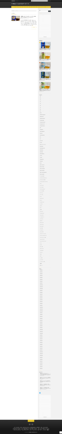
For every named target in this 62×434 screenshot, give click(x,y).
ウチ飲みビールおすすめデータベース (20, 3)
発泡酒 (41, 70)
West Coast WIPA (42, 174)
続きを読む (34, 27)
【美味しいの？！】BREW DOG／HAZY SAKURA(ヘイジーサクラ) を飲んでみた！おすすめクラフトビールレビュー (45, 388)
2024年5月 (41, 320)
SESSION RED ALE (42, 153)
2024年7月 (41, 316)
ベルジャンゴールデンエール (43, 235)
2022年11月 (41, 353)
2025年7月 (41, 294)
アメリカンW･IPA (45, 427)
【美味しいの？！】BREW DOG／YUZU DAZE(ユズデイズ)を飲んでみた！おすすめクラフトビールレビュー (45, 385)
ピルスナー (41, 220)
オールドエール (42, 198)
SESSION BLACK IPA (33, 427)
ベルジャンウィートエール (43, 233)
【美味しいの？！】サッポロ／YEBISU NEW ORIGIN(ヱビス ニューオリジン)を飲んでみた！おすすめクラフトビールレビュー (45, 79)
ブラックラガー (42, 226)
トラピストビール (27, 18)
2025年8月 (41, 292)
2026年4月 (41, 277)
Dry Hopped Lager (42, 120)
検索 (39, 10)
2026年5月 (41, 275)
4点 (40, 101)
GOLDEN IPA (41, 129)
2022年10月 (41, 355)
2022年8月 (41, 359)
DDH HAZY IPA (41, 116)
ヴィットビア (41, 194)
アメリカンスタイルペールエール (44, 181)
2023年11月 (41, 331)
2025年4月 (41, 299)
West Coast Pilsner (42, 170)
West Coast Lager (42, 166)
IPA (14, 427)
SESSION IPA (38, 427)
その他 (41, 209)
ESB (40, 127)
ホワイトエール (42, 248)
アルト (41, 183)
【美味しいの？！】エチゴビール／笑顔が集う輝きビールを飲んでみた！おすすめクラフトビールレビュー (45, 378)
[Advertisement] (45, 25)
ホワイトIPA (41, 246)
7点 (40, 107)
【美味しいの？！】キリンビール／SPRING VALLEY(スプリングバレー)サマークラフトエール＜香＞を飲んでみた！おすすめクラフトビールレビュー (45, 90)
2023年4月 (41, 344)
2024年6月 (41, 318)
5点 (40, 103)
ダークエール (41, 211)
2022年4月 (41, 366)
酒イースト (41, 265)
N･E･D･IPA (41, 140)
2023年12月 (41, 329)
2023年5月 (41, 342)
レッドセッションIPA (42, 261)
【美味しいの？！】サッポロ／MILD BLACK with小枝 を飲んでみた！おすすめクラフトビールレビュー (45, 381)
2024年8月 (41, 314)
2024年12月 (41, 307)
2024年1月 (41, 327)
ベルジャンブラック (42, 239)
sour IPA (41, 157)
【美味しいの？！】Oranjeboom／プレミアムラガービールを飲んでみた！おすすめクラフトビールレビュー (45, 50)
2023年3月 (41, 346)
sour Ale (41, 155)
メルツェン (41, 252)
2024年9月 (41, 312)
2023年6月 (41, 340)
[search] (47, 0)
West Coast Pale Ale (42, 168)
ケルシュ (41, 200)
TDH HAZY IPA (41, 159)
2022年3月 (41, 368)
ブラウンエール (42, 222)
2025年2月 (41, 303)
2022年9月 (41, 357)
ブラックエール (42, 224)
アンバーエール (42, 185)
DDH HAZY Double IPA (42, 114)
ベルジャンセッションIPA (43, 237)
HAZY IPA (41, 133)
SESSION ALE (42, 91)
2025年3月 (41, 301)
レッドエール (41, 259)
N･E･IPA (41, 142)
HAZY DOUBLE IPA (42, 131)
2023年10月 (41, 333)
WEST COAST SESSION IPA (43, 172)
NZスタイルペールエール (43, 144)
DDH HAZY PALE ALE (42, 118)
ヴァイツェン (41, 192)
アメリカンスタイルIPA (42, 179)
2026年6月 (41, 273)
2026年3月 (41, 279)
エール (41, 196)
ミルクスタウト (42, 250)
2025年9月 (41, 290)
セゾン (41, 207)
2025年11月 (41, 286)
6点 (24, 18)
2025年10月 (41, 288)
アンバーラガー (42, 187)
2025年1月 (41, 305)
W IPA (41, 427)
